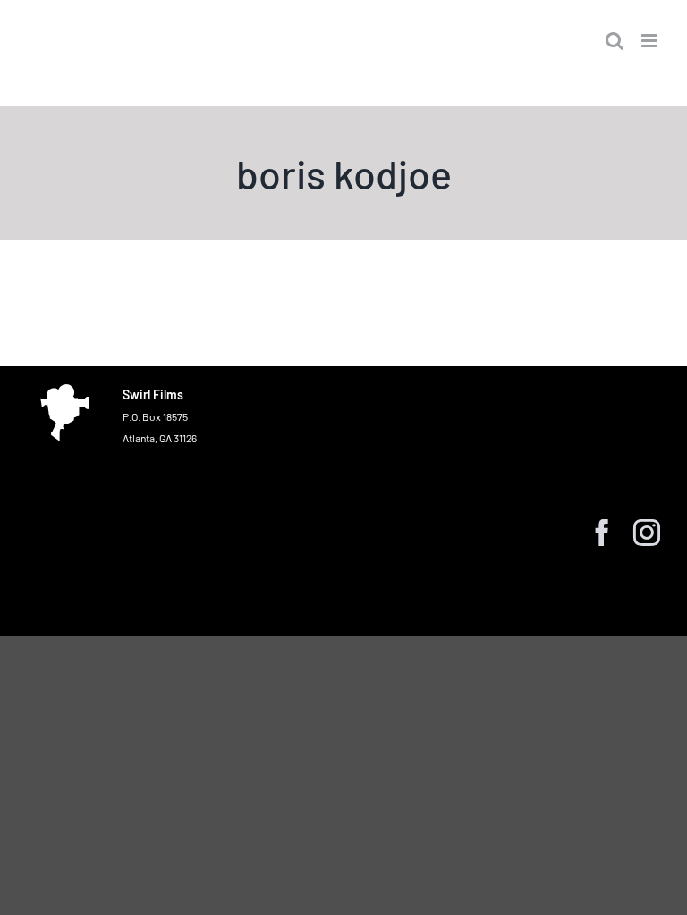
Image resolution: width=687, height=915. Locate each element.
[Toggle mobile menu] (650, 40)
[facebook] (602, 532)
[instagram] (646, 532)
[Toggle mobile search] (614, 40)
